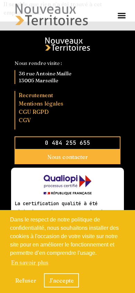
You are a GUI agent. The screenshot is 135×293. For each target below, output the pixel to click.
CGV (25, 120)
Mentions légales (41, 103)
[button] (121, 15)
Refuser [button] (25, 280)
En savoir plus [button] (29, 262)
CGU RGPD (34, 111)
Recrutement (36, 95)
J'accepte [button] (61, 280)
